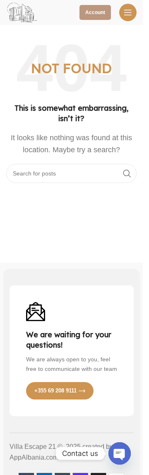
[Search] (127, 173)
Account (95, 12)
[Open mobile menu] (128, 12)
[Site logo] (22, 11)
